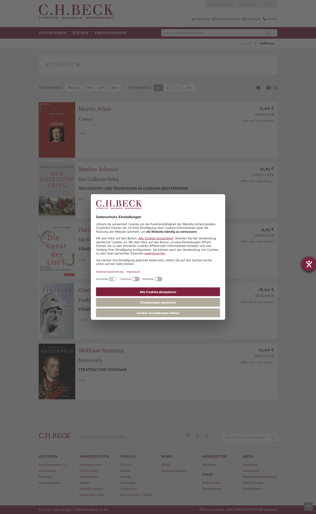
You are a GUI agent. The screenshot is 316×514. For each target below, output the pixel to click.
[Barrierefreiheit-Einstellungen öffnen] (309, 264)
